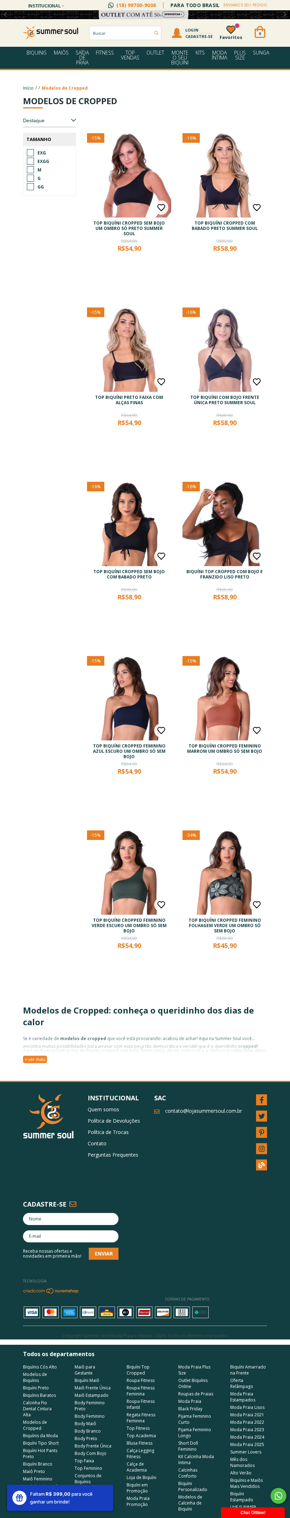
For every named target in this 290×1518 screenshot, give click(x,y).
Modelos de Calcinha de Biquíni (190, 1503)
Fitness (105, 52)
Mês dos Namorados (242, 1462)
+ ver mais (35, 1059)
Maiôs (61, 52)
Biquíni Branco (37, 1464)
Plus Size (240, 55)
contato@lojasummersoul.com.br (203, 1110)
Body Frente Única (93, 1446)
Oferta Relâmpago (241, 1383)
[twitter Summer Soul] (261, 1116)
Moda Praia (189, 1401)
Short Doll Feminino (188, 1446)
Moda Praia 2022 (247, 1422)
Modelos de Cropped (35, 1425)
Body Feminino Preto (90, 1406)
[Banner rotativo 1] (145, 14)
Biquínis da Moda (40, 1436)
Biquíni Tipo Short (41, 1443)
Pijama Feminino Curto (194, 1419)
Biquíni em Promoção (137, 1488)
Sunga (261, 52)
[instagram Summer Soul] (261, 1148)
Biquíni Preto (36, 1388)
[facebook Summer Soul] (261, 1099)
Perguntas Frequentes (113, 1154)
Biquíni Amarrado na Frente (248, 1370)
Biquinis (37, 52)
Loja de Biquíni (141, 1477)
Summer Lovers (245, 1452)
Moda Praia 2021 (247, 1415)
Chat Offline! (253, 1512)
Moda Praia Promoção (138, 1501)
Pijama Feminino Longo (194, 1433)
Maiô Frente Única (93, 1388)
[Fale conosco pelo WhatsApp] (278, 1496)
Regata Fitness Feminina (141, 1418)
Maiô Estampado (92, 1395)
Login (191, 30)
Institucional (45, 6)
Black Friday (190, 1409)
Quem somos (103, 1109)
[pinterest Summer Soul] (261, 1132)
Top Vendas (130, 55)
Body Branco (88, 1431)
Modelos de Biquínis (35, 1377)
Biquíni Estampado (241, 1497)
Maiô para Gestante (85, 1370)
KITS (200, 52)
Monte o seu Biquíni (179, 57)
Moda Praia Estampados (242, 1397)
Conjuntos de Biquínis (88, 1479)
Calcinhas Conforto (187, 1473)
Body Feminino (90, 1416)
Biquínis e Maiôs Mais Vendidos (246, 1483)
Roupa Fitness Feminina (141, 1391)
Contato (97, 1143)
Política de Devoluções (114, 1120)
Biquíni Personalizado (192, 1486)
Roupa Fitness (141, 1380)
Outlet (155, 52)
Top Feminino (88, 1468)
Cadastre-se (199, 36)
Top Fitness (138, 1428)
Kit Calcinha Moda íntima (196, 1460)
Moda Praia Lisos (247, 1407)
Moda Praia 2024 (247, 1437)
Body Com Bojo (90, 1453)
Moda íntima (219, 55)
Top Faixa (84, 1461)
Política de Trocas (108, 1132)
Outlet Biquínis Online (193, 1383)
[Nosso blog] (261, 1164)
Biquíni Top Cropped (138, 1370)
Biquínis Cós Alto (40, 1367)
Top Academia (141, 1436)
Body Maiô (85, 1424)
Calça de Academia (137, 1467)
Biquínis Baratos (39, 1395)
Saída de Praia (82, 57)
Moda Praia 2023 (247, 1430)
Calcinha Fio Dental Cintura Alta (37, 1409)
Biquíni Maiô (87, 1380)
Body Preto (86, 1438)
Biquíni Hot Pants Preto (40, 1454)
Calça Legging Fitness (140, 1454)
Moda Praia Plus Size (194, 1370)
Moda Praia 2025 (247, 1444)
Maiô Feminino (37, 1479)
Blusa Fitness (139, 1443)
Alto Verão (240, 1473)
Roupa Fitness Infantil (141, 1404)
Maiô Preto (34, 1471)
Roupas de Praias (195, 1394)
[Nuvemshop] (51, 1293)
